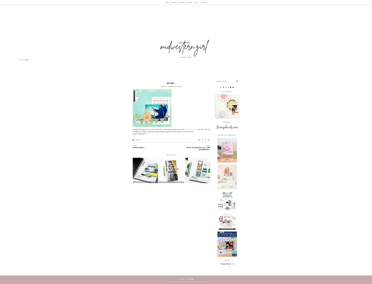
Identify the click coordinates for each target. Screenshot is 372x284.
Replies (137, 140)
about (174, 2)
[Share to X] (199, 140)
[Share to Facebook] (202, 140)
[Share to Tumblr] (208, 140)
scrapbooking (172, 86)
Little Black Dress (191, 129)
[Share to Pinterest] (205, 140)
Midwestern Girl (182, 282)
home (167, 2)
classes (181, 2)
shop (196, 2)
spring (180, 86)
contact (204, 2)
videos (189, 2)
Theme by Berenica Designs (198, 282)
